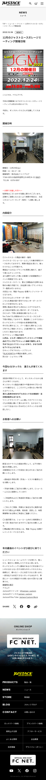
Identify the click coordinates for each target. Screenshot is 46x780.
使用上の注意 (11, 731)
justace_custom (25, 594)
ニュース (27, 689)
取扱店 (27, 697)
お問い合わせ (29, 712)
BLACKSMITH (9, 353)
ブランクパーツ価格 (35, 723)
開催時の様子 (8, 584)
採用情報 (11, 747)
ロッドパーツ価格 (11, 723)
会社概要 (34, 739)
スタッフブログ (30, 704)
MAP (38, 177)
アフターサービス (34, 731)
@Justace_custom (28, 591)
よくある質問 (11, 739)
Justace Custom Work (28, 597)
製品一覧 (27, 682)
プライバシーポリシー (34, 747)
